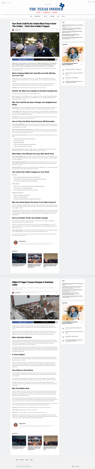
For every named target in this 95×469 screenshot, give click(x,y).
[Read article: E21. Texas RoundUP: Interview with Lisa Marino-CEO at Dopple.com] (73, 54)
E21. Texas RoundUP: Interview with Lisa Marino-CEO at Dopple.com (70, 64)
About (58, 16)
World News (52, 16)
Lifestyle (45, 16)
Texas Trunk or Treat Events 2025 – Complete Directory (73, 69)
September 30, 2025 (25, 292)
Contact (63, 16)
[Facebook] (72, 466)
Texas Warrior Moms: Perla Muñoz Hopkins (71, 77)
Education (33, 292)
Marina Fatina (22, 241)
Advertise (22, 459)
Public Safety (15, 262)
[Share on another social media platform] (56, 59)
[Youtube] (78, 466)
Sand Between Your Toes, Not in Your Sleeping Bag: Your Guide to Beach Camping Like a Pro (34, 265)
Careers (26, 459)
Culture (31, 292)
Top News (37, 292)
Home (31, 16)
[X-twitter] (76, 466)
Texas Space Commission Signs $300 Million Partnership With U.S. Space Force (50, 265)
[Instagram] (74, 466)
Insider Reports (37, 16)
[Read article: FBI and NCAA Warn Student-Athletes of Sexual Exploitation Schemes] (19, 258)
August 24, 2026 (15, 267)
